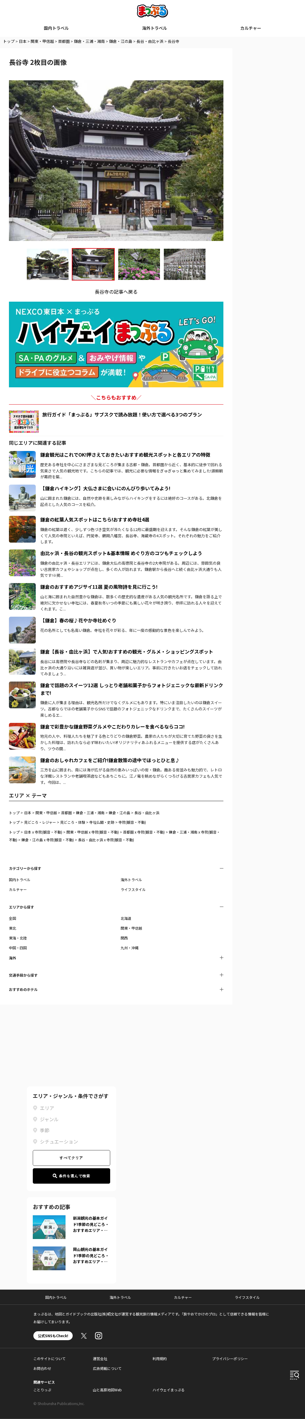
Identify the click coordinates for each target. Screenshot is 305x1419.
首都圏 (64, 41)
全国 (12, 918)
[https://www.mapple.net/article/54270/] (22, 726)
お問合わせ (42, 1368)
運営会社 (100, 1358)
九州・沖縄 (130, 947)
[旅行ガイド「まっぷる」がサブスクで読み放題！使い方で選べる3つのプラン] (24, 422)
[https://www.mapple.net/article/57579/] (22, 620)
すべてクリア (71, 1158)
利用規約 (159, 1358)
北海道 (126, 918)
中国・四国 (18, 947)
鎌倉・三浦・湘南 (89, 41)
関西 (124, 937)
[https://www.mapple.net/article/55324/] (22, 488)
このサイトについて (49, 1358)
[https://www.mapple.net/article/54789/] (22, 685)
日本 (23, 41)
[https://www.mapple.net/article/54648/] (22, 651)
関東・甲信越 (42, 41)
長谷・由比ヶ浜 (150, 41)
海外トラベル (154, 28)
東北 (12, 928)
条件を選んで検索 (75, 1176)
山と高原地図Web (107, 1389)
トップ (9, 41)
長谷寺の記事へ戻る (116, 291)
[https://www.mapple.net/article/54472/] (22, 553)
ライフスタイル (133, 889)
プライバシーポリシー (230, 1358)
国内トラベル (56, 28)
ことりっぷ (42, 1389)
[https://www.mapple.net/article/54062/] (22, 586)
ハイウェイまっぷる (168, 1389)
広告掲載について (107, 1368)
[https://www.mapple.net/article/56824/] (22, 519)
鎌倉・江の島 (120, 41)
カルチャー (250, 28)
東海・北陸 (18, 937)
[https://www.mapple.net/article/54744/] (22, 760)
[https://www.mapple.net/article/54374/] (22, 454)
